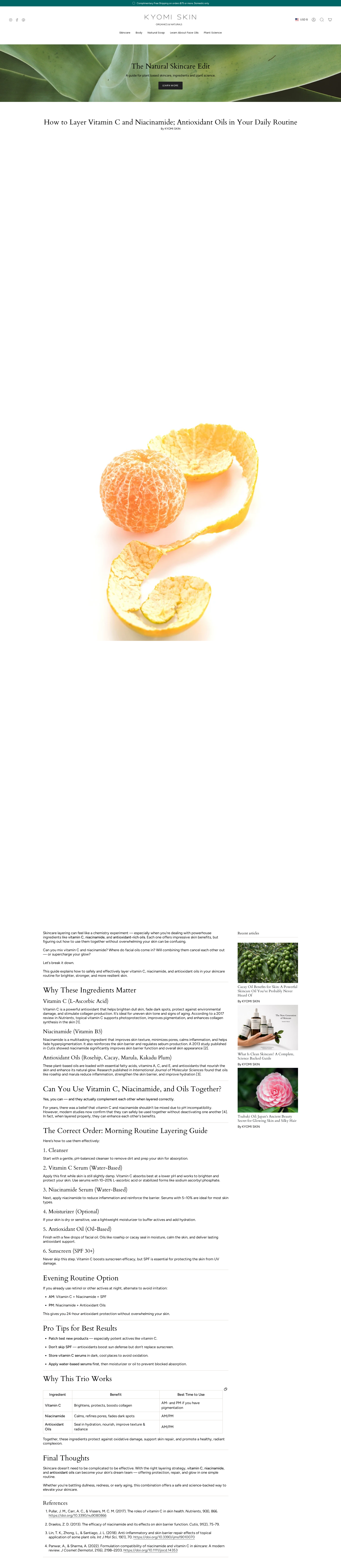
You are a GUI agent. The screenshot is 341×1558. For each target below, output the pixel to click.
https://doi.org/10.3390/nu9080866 (77, 1515)
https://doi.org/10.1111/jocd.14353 (150, 1550)
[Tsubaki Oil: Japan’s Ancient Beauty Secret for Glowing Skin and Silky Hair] (268, 1090)
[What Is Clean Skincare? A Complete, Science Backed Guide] (268, 1027)
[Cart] (330, 20)
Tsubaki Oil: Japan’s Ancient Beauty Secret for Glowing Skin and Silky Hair (267, 1118)
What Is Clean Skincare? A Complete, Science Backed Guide (266, 1056)
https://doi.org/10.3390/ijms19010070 (164, 1537)
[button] (125, 32)
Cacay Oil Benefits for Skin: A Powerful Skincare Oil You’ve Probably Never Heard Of (267, 991)
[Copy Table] (225, 1389)
